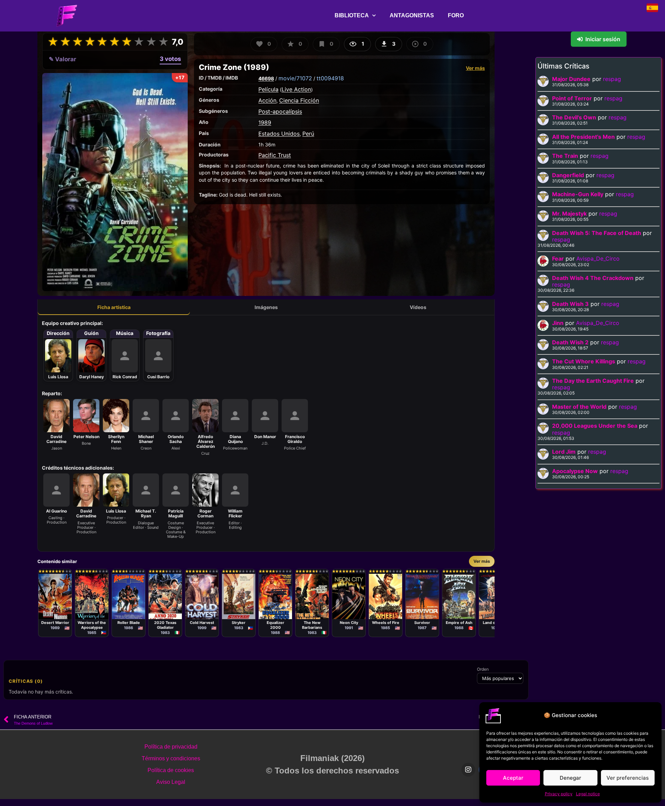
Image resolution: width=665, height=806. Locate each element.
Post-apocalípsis (280, 111)
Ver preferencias (627, 778)
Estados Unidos (279, 133)
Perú (308, 133)
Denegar (570, 778)
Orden (483, 669)
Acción (267, 100)
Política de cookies (171, 770)
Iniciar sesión (602, 39)
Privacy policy (559, 793)
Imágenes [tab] (266, 307)
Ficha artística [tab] (114, 307)
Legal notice (588, 793)
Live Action (296, 89)
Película (268, 89)
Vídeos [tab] (418, 307)
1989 (264, 122)
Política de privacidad (170, 747)
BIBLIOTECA (352, 15)
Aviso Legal (170, 782)
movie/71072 (295, 78)
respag (612, 78)
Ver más (475, 68)
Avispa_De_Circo (598, 258)
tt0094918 (330, 78)
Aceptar (513, 778)
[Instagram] (468, 770)
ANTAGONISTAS (412, 15)
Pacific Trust (274, 155)
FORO (456, 15)
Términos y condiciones (171, 758)
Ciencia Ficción (299, 100)
